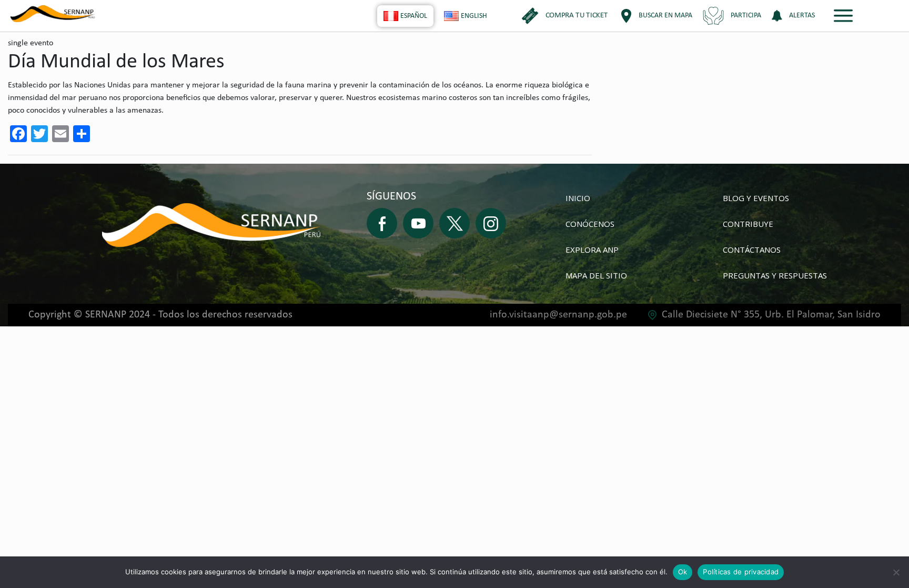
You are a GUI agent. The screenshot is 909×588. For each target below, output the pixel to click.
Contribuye (748, 223)
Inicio (577, 198)
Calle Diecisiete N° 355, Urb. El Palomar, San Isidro (771, 315)
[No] (896, 572)
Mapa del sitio (596, 275)
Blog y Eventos (756, 198)
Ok (683, 571)
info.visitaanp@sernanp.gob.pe (558, 315)
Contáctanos (752, 249)
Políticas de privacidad (741, 571)
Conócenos (589, 223)
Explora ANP (592, 249)
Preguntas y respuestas (775, 275)
